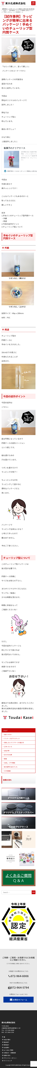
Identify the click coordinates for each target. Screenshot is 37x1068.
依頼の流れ (7, 1055)
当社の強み (7, 1039)
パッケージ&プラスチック (12, 738)
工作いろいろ (8, 747)
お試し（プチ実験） (10, 763)
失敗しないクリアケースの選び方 (14, 742)
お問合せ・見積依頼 (10, 1053)
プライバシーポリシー (10, 1058)
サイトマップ (8, 1061)
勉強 (5, 759)
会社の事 (6, 751)
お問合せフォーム (20, 999)
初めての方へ (8, 734)
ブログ (5, 730)
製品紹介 (6, 1042)
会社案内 (6, 1047)
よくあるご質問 (8, 1050)
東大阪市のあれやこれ (10, 767)
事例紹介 (6, 1045)
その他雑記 (7, 771)
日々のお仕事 (8, 755)
